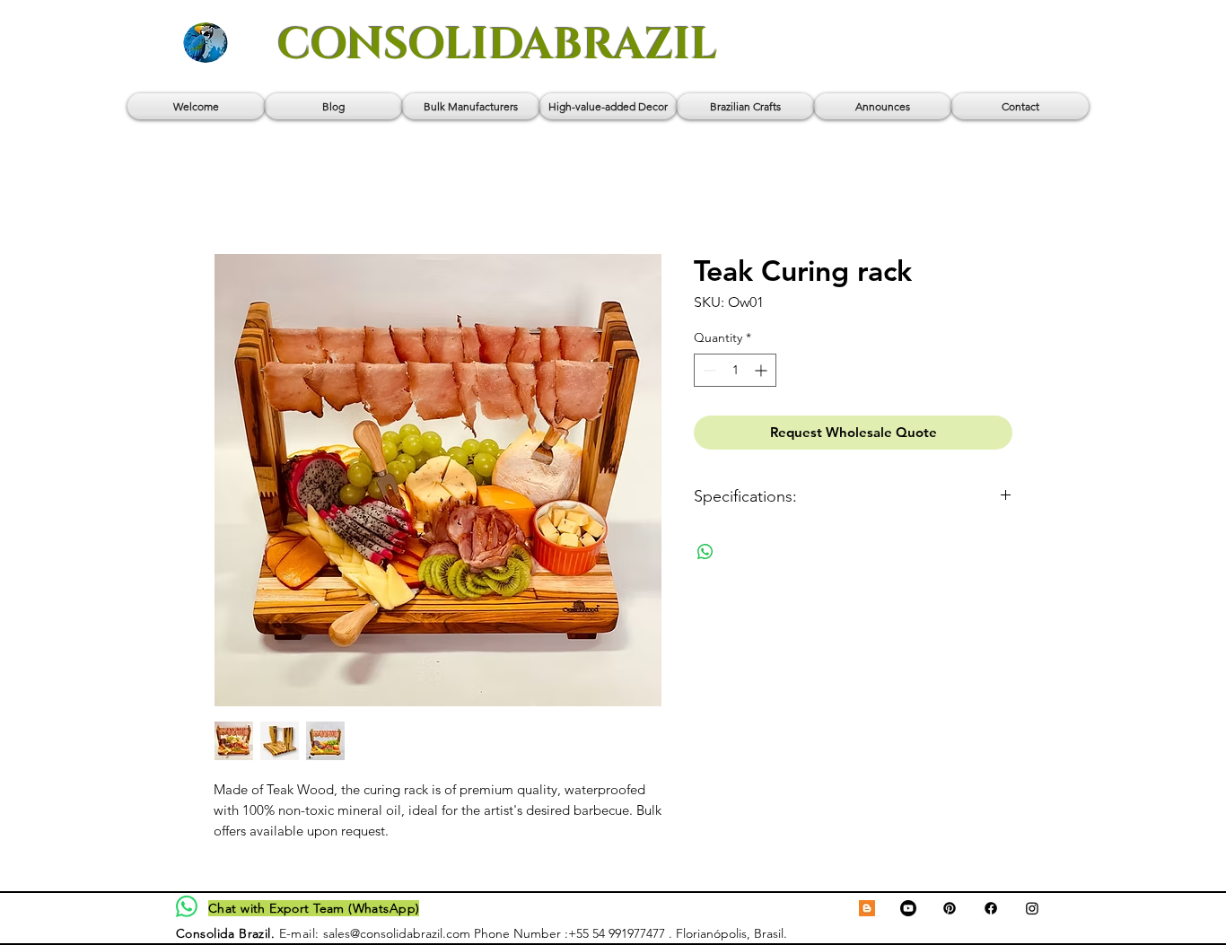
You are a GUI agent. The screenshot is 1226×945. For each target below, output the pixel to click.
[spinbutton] (735, 370)
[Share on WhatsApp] (705, 552)
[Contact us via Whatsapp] (186, 906)
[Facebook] (991, 908)
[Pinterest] (949, 908)
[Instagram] (1032, 908)
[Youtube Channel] (908, 908)
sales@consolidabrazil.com (396, 933)
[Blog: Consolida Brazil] (867, 908)
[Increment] (762, 370)
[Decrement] (707, 370)
